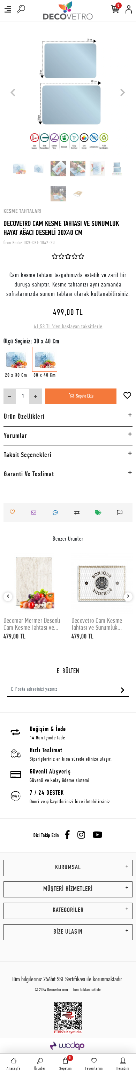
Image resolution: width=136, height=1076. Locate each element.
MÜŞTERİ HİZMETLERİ (68, 889)
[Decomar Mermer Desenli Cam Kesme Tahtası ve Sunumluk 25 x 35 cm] (34, 583)
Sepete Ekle (84, 396)
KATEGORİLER (68, 910)
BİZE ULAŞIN (68, 932)
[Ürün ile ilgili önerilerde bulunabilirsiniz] (121, 512)
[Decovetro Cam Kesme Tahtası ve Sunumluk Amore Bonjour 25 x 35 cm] (102, 583)
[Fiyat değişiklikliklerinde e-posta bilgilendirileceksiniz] (100, 512)
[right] (128, 597)
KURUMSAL (68, 867)
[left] (8, 597)
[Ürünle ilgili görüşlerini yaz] (57, 512)
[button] (13, 92)
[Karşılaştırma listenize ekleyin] (79, 512)
